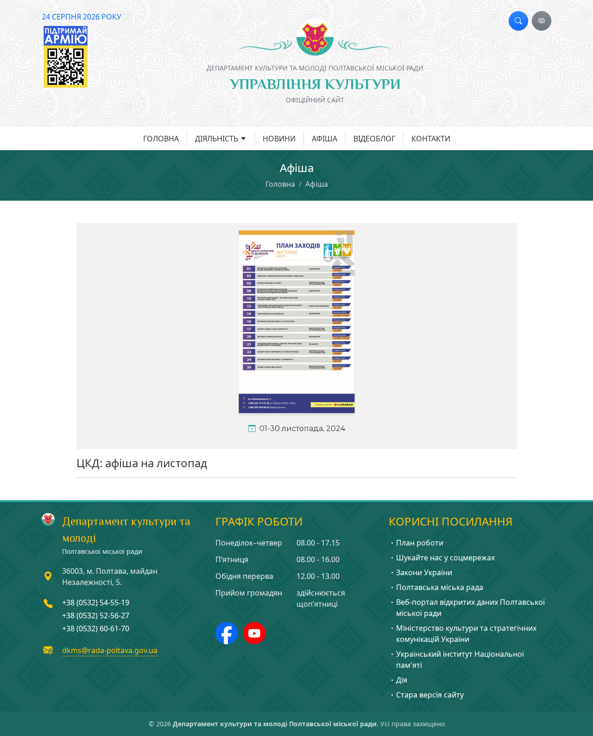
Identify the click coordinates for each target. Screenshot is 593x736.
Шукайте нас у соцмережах (445, 557)
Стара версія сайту (430, 695)
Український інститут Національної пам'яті (460, 659)
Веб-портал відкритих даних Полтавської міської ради (470, 607)
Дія (401, 680)
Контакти (430, 138)
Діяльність (216, 138)
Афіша (324, 138)
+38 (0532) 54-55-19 (95, 602)
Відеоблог (374, 138)
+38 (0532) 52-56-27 (95, 615)
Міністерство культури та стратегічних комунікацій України (466, 633)
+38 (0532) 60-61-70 (95, 628)
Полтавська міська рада (439, 587)
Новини (279, 138)
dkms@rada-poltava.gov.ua (110, 650)
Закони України (424, 572)
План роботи (419, 543)
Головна (161, 138)
